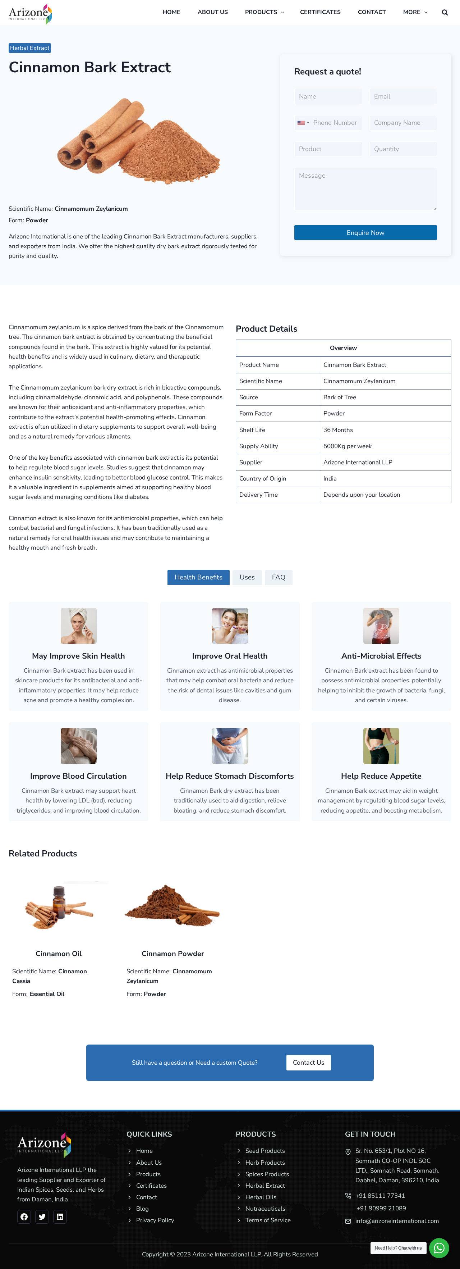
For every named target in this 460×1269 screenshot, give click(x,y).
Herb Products (265, 1163)
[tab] (198, 577)
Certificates (320, 12)
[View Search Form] (444, 12)
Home (171, 12)
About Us (149, 1163)
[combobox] (303, 122)
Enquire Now (366, 232)
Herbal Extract (30, 47)
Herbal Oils (260, 1197)
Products (148, 1174)
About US (213, 12)
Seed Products (265, 1151)
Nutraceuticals (265, 1209)
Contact (372, 12)
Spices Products (267, 1174)
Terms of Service (268, 1220)
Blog (142, 1209)
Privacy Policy (155, 1220)
